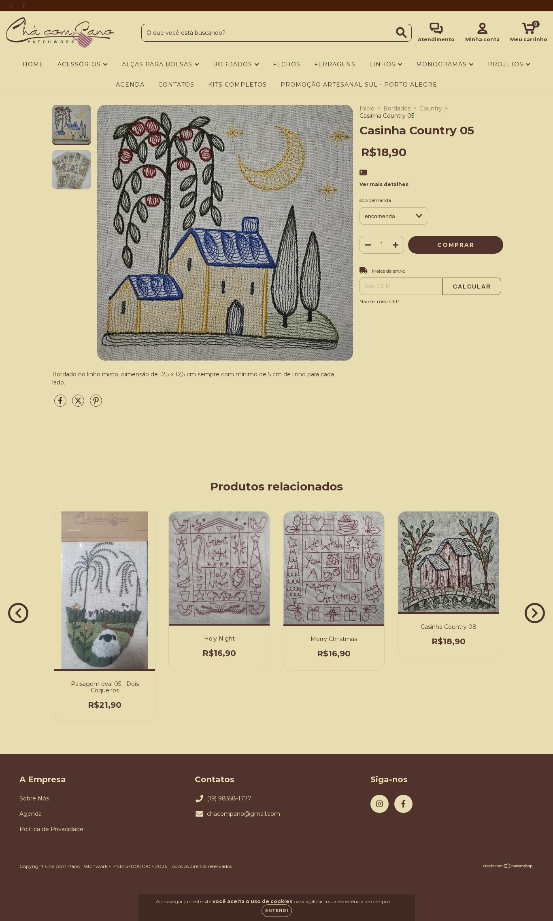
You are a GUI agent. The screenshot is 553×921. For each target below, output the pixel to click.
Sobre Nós (34, 798)
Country (430, 108)
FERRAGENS (334, 64)
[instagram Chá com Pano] (12, 5)
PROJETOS (506, 64)
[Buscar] (401, 32)
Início (366, 108)
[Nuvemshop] (508, 867)
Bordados (396, 108)
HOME (33, 64)
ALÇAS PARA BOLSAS (158, 64)
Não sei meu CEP (379, 301)
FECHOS (286, 64)
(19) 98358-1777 (229, 798)
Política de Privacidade (51, 829)
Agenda (30, 813)
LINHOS (383, 64)
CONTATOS (176, 84)
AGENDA (130, 84)
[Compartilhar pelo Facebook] (61, 403)
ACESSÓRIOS (80, 64)
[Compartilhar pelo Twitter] (79, 403)
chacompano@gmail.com (243, 813)
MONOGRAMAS (442, 64)
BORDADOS (233, 64)
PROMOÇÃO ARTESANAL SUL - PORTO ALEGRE (359, 84)
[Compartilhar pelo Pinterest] (96, 403)
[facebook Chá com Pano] (23, 5)
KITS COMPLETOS (237, 84)
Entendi (276, 910)
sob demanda (375, 200)
